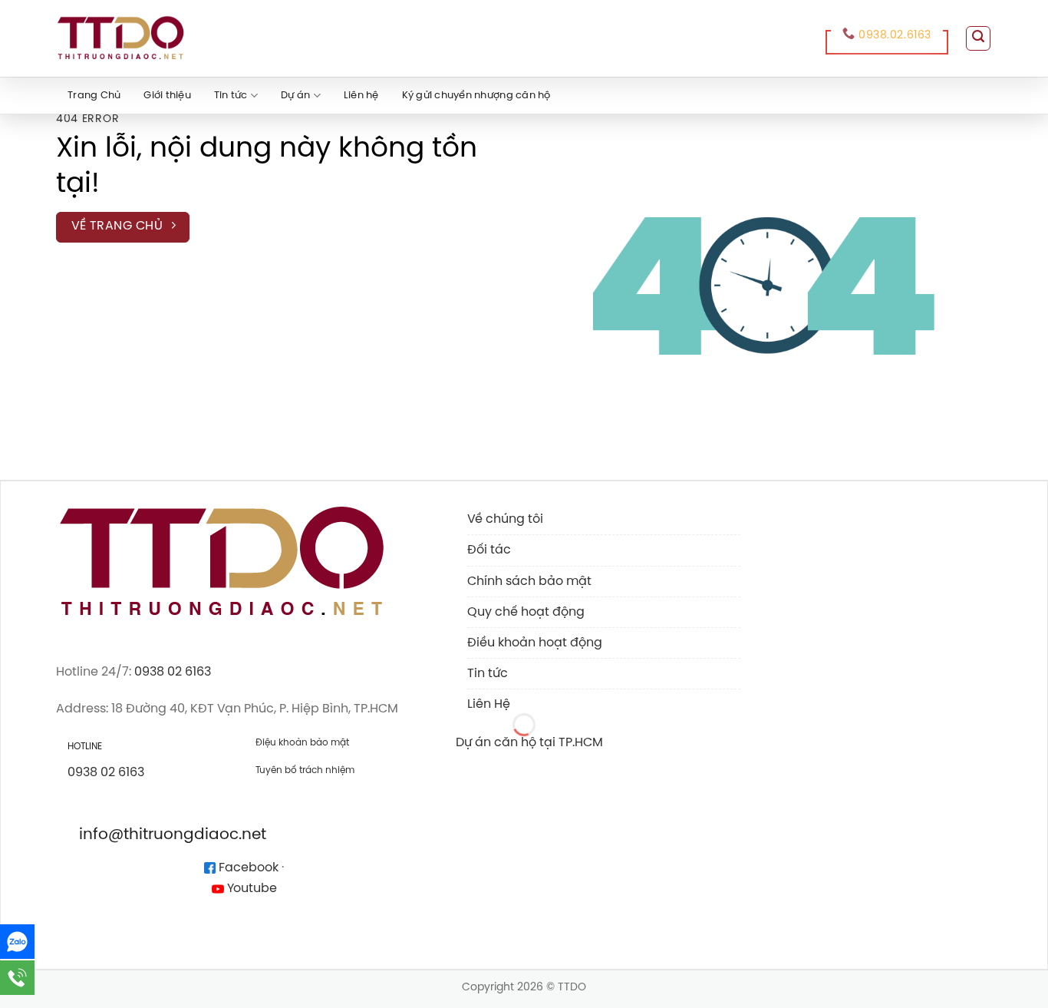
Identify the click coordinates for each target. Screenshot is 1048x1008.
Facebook (247, 867)
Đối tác (489, 550)
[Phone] (17, 977)
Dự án (295, 96)
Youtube (250, 888)
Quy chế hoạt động (526, 612)
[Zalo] (17, 941)
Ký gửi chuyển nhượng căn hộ (476, 96)
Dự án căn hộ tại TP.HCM (529, 742)
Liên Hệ (488, 704)
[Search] (978, 38)
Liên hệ (361, 96)
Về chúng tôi (505, 519)
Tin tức (231, 96)
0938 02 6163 (172, 672)
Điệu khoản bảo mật (302, 743)
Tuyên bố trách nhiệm (304, 770)
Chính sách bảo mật (529, 581)
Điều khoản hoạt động (534, 642)
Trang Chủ (94, 96)
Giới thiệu (167, 96)
